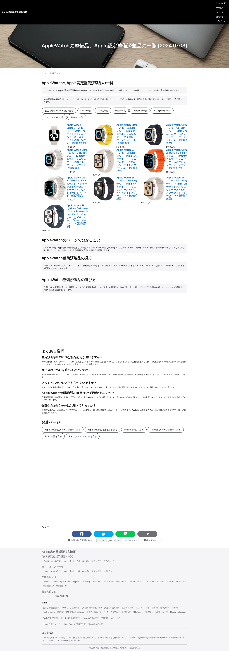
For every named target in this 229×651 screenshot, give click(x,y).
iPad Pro (150, 582)
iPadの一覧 (103, 110)
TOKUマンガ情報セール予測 (156, 612)
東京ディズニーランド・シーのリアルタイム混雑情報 (109, 612)
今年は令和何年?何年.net (91, 608)
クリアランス (108, 561)
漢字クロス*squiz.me (169, 608)
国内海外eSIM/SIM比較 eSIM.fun (70, 612)
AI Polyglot (137, 612)
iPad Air (132, 582)
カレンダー (220, 12)
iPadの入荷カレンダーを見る (83, 436)
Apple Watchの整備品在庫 (75, 624)
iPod (78, 561)
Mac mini (161, 582)
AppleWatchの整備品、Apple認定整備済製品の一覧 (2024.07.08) (114, 46)
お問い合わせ (74, 640)
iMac (118, 582)
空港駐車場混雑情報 (51, 608)
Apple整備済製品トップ (52, 618)
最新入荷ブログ (50, 591)
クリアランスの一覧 (54, 117)
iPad (72, 561)
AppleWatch (56, 561)
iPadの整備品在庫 (72, 618)
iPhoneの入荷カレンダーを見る (165, 429)
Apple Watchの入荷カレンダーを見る (63, 429)
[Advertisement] (114, 321)
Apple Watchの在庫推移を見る (102, 429)
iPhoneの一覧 (76, 117)
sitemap (136, 648)
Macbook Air (48, 586)
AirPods (54, 582)
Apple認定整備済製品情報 (59, 552)
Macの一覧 (85, 110)
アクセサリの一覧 (162, 110)
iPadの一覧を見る (53, 436)
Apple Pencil (65, 582)
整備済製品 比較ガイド (110, 618)
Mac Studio (181, 582)
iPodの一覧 (120, 110)
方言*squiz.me (152, 608)
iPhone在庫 (221, 3)
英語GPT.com (127, 608)
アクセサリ (96, 561)
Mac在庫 (220, 8)
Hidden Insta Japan (178, 612)
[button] (82, 534)
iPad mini (141, 582)
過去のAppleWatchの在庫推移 (59, 110)
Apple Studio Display (81, 582)
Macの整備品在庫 (95, 624)
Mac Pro (170, 582)
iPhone (46, 561)
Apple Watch (108, 582)
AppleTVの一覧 (139, 110)
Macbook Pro (61, 586)
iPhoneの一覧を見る (134, 429)
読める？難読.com (111, 608)
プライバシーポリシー (57, 640)
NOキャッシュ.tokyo (70, 608)
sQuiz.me (139, 608)
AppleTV (85, 561)
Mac (65, 561)
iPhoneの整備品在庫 (90, 618)
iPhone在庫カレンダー (52, 624)
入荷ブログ (220, 21)
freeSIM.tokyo (49, 612)
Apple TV (96, 582)
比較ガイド (220, 17)
